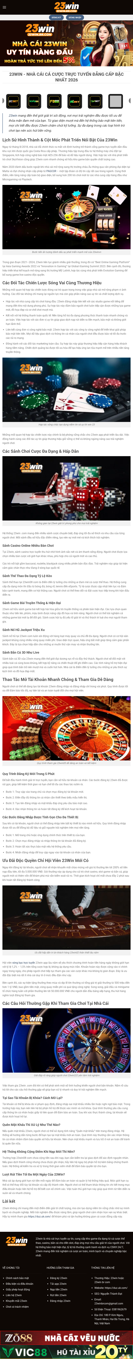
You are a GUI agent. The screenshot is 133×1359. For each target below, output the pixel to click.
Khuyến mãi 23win (16, 1300)
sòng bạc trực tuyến (23, 962)
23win (13, 115)
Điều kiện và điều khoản (19, 1283)
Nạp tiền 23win (58, 1289)
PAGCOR (51, 171)
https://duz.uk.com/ (39, 1216)
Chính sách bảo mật (17, 1278)
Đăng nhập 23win (60, 1300)
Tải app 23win (58, 1283)
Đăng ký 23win (58, 1278)
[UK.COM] (66, 7)
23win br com (102, 1282)
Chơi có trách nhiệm (17, 1306)
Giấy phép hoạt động (18, 1289)
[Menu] (4, 7)
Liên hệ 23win (14, 1295)
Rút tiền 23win (58, 1295)
